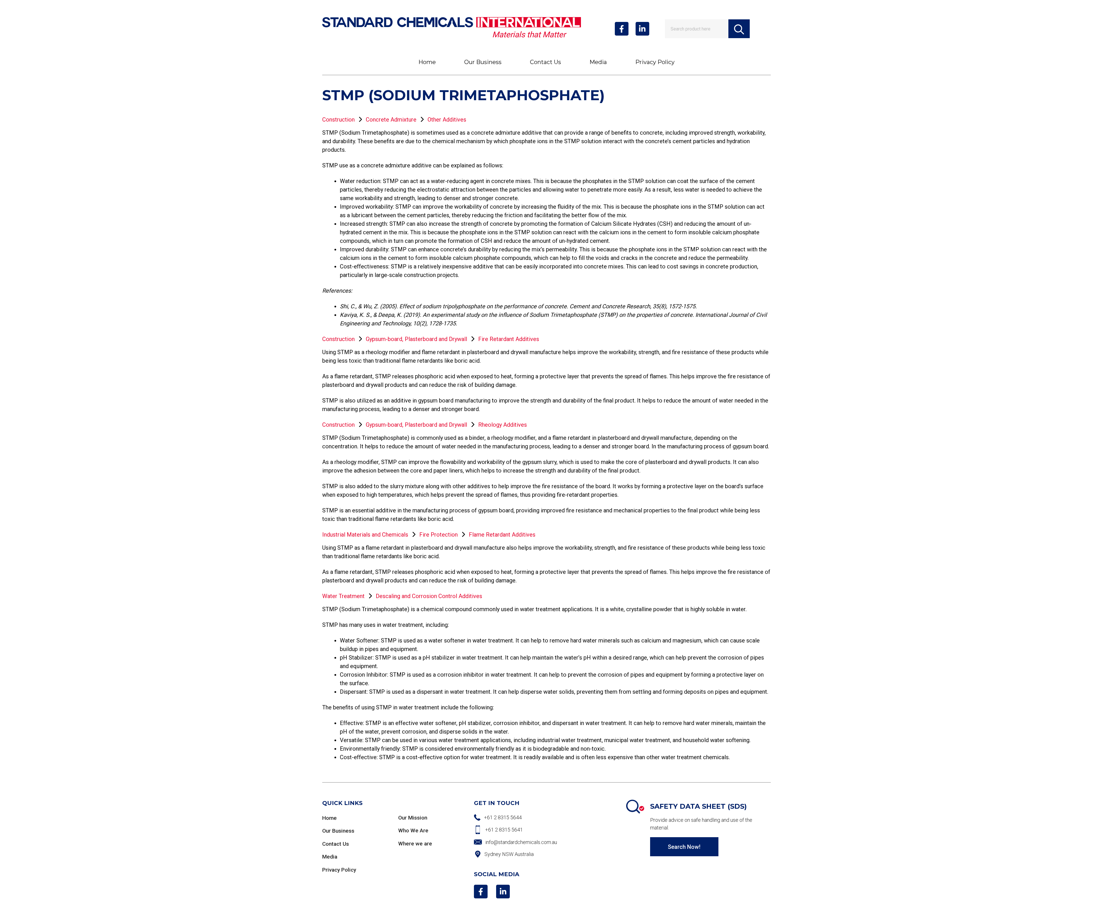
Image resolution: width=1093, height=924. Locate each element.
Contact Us (545, 62)
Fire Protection (438, 534)
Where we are (415, 843)
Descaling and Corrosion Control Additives (429, 596)
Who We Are (413, 830)
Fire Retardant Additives (508, 339)
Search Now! (684, 846)
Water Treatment (343, 596)
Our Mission (412, 817)
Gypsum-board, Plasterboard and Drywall (416, 339)
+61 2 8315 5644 (503, 817)
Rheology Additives (502, 424)
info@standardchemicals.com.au (521, 842)
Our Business (483, 62)
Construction (338, 119)
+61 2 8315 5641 (504, 830)
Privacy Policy (655, 62)
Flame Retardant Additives (502, 534)
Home (427, 62)
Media (598, 62)
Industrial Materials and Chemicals (365, 534)
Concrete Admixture (391, 119)
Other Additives (447, 119)
